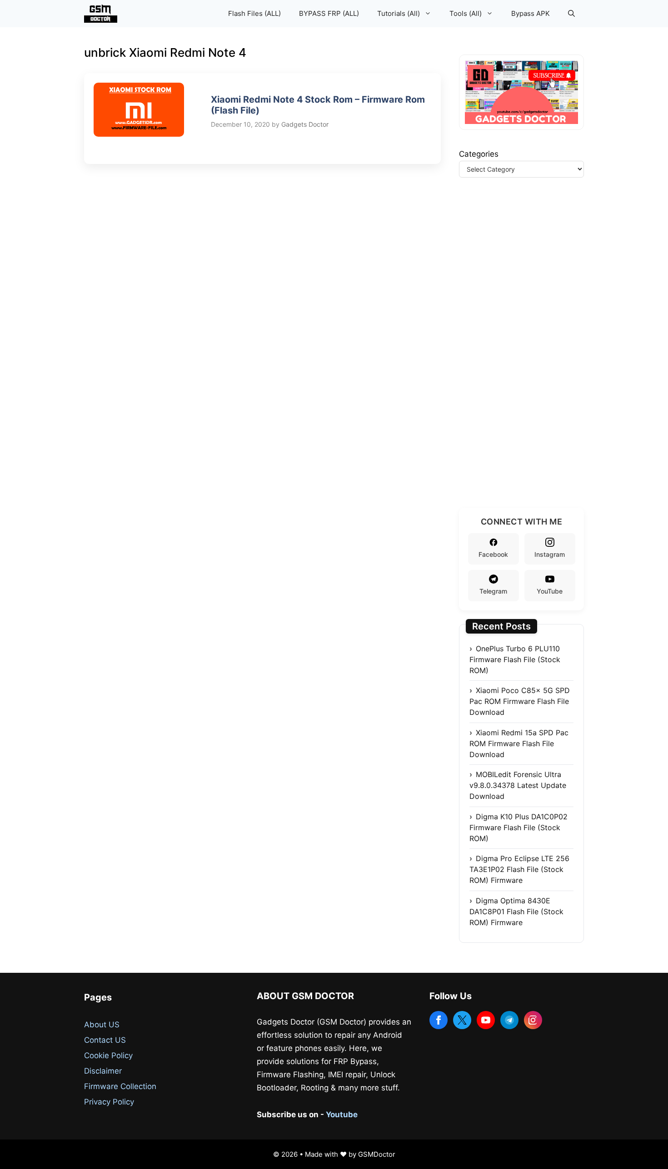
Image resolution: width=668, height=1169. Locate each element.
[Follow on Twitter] (462, 1020)
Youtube (342, 1114)
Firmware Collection (120, 1086)
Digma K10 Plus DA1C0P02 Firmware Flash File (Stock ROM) (518, 827)
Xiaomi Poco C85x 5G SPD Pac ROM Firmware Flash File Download (519, 701)
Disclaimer (103, 1070)
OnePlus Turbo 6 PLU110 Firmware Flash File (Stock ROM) (514, 659)
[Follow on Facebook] (438, 1020)
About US (102, 1024)
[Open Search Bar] (571, 13)
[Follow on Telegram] (509, 1020)
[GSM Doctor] (103, 13)
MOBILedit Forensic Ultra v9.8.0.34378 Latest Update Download (517, 785)
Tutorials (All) (398, 13)
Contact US (105, 1040)
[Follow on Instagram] (533, 1020)
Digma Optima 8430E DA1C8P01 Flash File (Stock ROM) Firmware (516, 911)
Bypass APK (530, 13)
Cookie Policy (108, 1055)
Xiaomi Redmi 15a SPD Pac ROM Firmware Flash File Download (518, 743)
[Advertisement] (527, 354)
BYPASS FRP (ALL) (329, 13)
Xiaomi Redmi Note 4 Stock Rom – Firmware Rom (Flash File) (318, 105)
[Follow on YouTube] (486, 1020)
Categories (479, 154)
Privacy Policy (109, 1101)
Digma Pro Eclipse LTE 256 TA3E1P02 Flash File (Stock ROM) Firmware (519, 869)
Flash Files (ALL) (254, 13)
